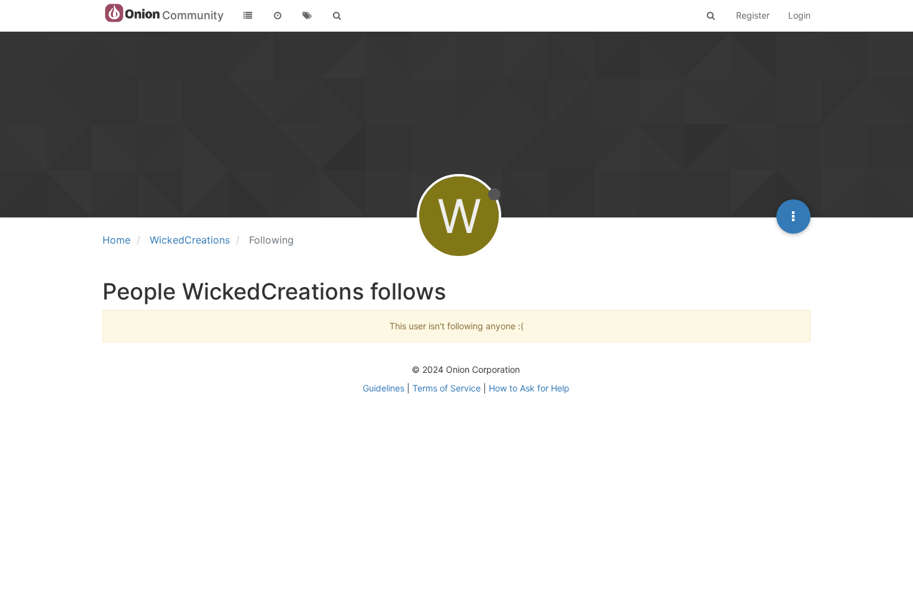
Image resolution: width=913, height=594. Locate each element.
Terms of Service (446, 388)
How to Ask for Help (529, 388)
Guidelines (383, 388)
